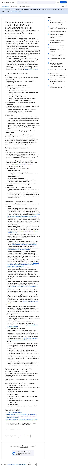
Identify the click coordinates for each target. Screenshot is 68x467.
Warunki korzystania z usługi (21, 464)
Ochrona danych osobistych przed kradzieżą (57, 59)
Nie (27, 436)
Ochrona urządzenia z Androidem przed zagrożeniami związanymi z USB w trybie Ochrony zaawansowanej (58, 75)
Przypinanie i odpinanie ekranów (57, 45)
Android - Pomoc (9, 2)
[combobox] (38, 2)
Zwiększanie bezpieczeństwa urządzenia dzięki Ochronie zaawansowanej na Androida (56, 65)
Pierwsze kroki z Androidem (25, 6)
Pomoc (49, 17)
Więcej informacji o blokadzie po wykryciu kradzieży (24, 244)
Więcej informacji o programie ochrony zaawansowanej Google (21, 419)
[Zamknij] (66, 9)
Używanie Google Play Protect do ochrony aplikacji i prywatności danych (58, 27)
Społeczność (14, 6)
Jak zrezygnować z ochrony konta (24, 164)
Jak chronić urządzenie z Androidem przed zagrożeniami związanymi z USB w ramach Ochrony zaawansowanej (23, 264)
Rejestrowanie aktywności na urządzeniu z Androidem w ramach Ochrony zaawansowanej (57, 81)
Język (30, 462)
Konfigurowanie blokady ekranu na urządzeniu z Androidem (57, 41)
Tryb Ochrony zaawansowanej (13, 412)
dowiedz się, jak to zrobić (31, 69)
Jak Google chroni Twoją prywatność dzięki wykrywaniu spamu (21, 414)
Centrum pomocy (5, 6)
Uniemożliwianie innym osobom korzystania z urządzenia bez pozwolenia (56, 36)
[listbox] (32, 464)
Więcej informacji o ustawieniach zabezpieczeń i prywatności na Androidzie (57, 49)
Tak (21, 436)
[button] (2, 2)
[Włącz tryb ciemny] (38, 464)
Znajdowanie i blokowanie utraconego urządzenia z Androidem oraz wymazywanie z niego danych (58, 22)
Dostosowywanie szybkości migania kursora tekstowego (58, 70)
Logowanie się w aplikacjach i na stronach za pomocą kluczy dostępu (58, 55)
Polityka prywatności (11, 464)
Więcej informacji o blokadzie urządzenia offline (19, 249)
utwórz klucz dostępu (15, 11)
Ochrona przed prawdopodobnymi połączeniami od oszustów (57, 86)
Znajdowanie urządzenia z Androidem (58, 31)
